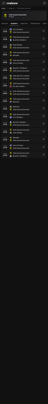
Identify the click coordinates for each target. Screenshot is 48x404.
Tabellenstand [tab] (35, 23)
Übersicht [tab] (4, 23)
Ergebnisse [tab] (24, 23)
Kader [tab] (45, 23)
